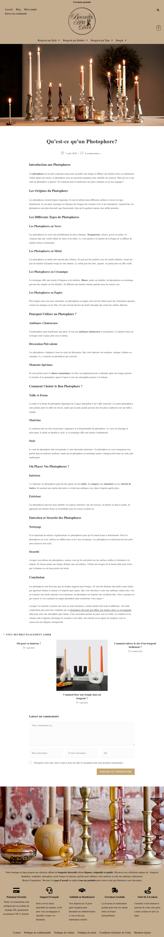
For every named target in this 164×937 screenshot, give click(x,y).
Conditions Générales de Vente (115, 932)
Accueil (9, 9)
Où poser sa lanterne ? (29, 643)
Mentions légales (142, 932)
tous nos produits (87, 880)
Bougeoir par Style (47, 40)
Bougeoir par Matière (74, 40)
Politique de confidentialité (37, 932)
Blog (18, 9)
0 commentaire (92, 153)
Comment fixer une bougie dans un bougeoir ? (82, 696)
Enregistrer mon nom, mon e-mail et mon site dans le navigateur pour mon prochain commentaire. (78, 762)
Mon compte (30, 9)
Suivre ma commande (16, 13)
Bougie (119, 40)
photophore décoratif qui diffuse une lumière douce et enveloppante (100, 609)
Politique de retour (87, 932)
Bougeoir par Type (100, 40)
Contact (17, 932)
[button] (48, 40)
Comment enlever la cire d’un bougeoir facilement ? (135, 645)
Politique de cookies (64, 932)
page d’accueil (61, 880)
